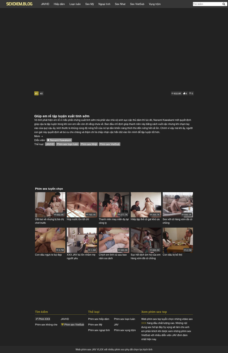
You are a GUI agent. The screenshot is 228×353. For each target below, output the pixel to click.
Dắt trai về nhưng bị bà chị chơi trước (49, 221)
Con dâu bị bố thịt (172, 254)
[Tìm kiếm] (224, 4)
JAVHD (45, 4)
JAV (116, 324)
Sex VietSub (137, 4)
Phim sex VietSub (109, 144)
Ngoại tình (104, 4)
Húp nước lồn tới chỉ (78, 219)
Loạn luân (75, 4)
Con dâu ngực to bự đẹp (48, 254)
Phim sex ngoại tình (99, 330)
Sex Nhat (120, 4)
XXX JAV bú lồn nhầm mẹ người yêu (81, 256)
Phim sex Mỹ (95, 324)
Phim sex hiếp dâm (98, 319)
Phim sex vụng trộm (125, 330)
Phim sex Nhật (89, 144)
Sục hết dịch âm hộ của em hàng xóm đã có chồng (146, 256)
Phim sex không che (46, 324)
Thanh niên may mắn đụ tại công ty (114, 221)
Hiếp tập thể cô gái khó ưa (145, 219)
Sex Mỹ (89, 4)
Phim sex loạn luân (67, 144)
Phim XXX (44, 319)
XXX (143, 323)
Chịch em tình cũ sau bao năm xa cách (113, 256)
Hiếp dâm (59, 4)
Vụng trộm (155, 4)
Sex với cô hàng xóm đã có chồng (177, 221)
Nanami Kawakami (60, 140)
